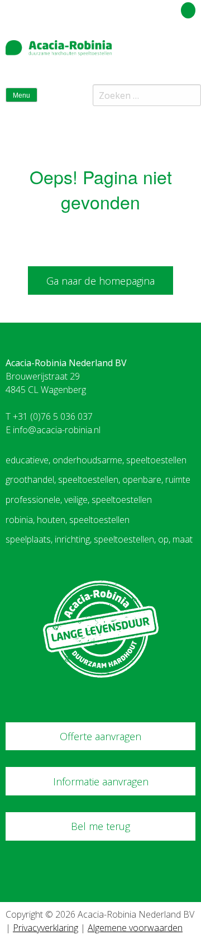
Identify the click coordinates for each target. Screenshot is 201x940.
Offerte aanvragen (100, 736)
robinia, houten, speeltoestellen (68, 520)
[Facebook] (169, 52)
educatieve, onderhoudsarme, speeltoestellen (96, 460)
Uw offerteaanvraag (138, 8)
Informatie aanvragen (101, 781)
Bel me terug (100, 826)
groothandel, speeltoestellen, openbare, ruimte (98, 479)
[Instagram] (189, 52)
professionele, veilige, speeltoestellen (79, 499)
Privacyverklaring (45, 928)
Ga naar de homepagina (100, 280)
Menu (21, 95)
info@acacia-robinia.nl (56, 430)
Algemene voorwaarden (135, 928)
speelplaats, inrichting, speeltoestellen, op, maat (99, 539)
